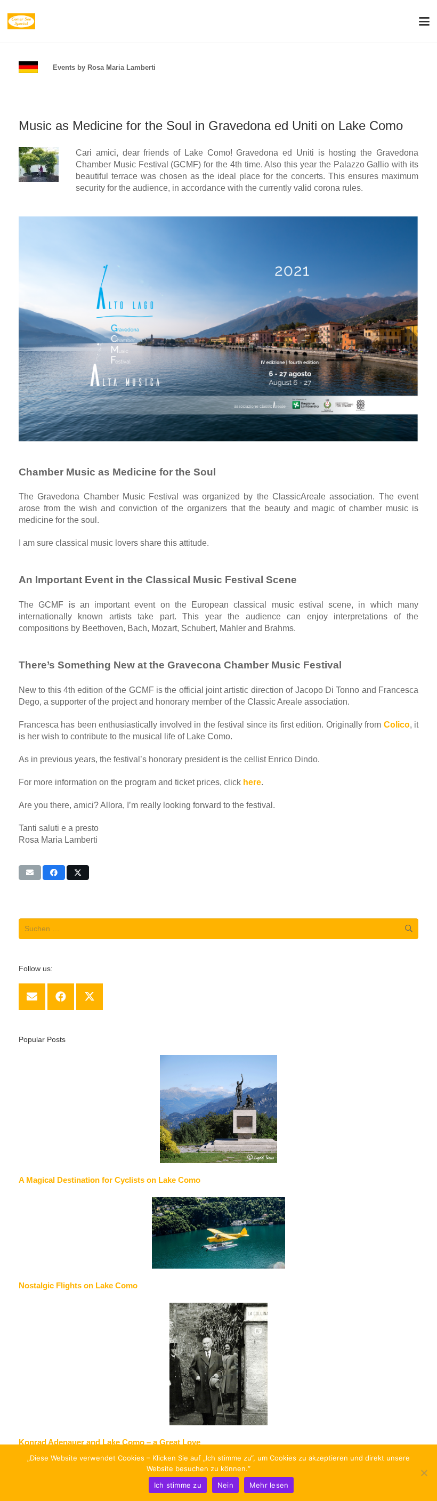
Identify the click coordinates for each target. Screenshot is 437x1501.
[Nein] (423, 1472)
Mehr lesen (271, 1468)
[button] (424, 21)
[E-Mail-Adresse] (32, 996)
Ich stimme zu (177, 1485)
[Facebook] (60, 996)
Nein (225, 1485)
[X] (89, 996)
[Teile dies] (54, 872)
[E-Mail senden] (30, 872)
